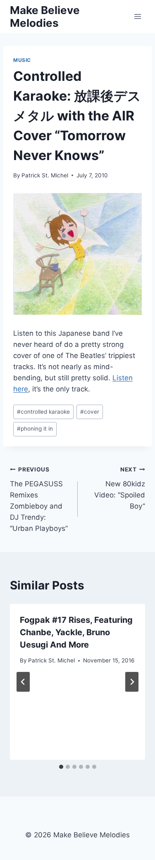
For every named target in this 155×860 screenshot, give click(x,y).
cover (89, 411)
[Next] (131, 682)
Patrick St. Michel (44, 175)
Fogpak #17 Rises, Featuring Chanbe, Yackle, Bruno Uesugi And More (76, 632)
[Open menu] (137, 16)
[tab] (61, 767)
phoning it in (35, 428)
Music (22, 60)
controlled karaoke (43, 411)
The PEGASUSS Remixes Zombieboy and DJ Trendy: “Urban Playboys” (39, 499)
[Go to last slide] (23, 682)
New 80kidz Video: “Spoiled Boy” (119, 488)
